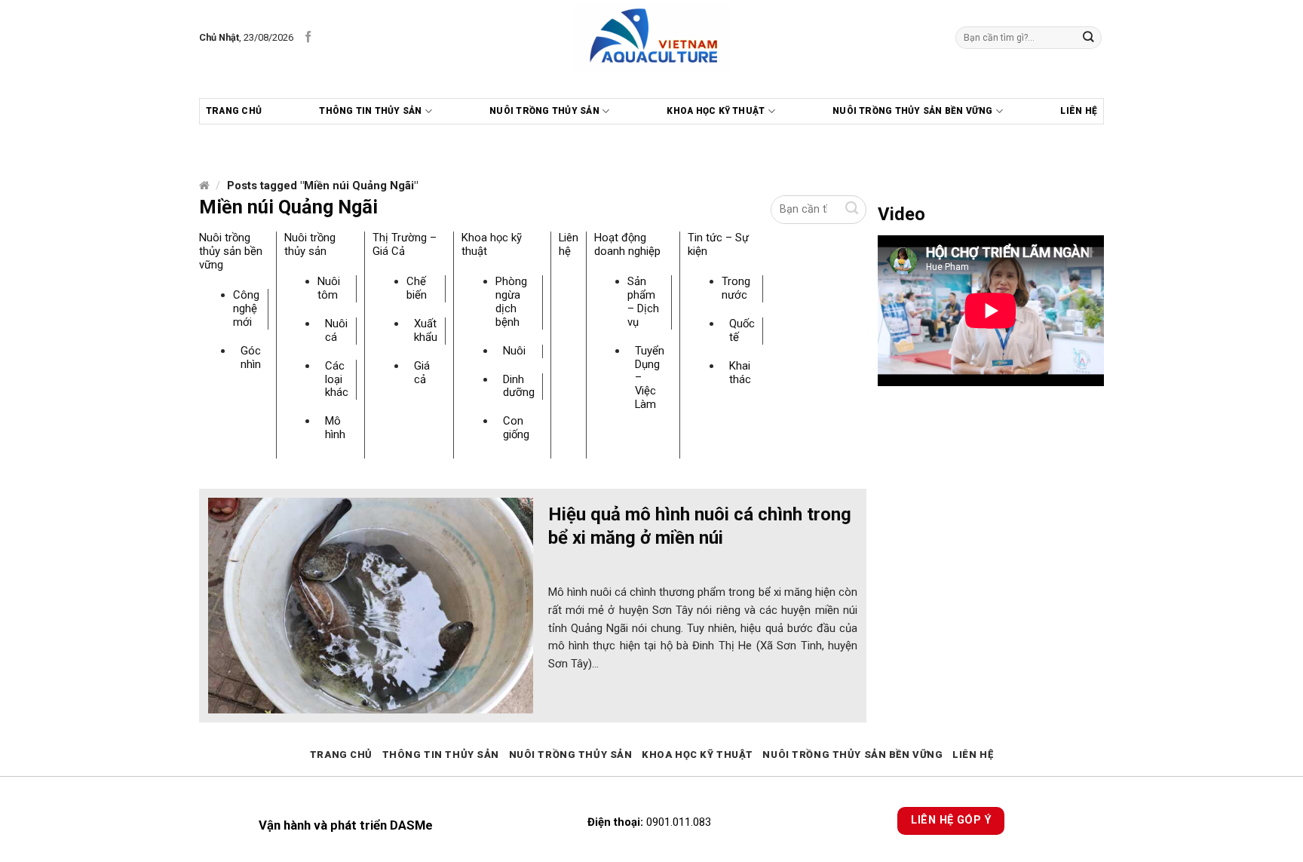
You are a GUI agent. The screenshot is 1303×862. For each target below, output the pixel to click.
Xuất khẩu (425, 330)
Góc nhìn (251, 357)
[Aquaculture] (652, 37)
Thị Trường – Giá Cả (405, 244)
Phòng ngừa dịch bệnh (511, 302)
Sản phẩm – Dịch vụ (643, 302)
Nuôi (514, 350)
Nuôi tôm (328, 288)
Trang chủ (234, 111)
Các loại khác (336, 379)
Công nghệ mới (246, 308)
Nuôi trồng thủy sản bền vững (912, 111)
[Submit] (1089, 37)
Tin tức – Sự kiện (718, 244)
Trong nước (736, 288)
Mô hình (335, 427)
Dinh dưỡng (519, 386)
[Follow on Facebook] (308, 37)
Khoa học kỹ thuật (716, 111)
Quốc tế (742, 330)
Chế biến (416, 288)
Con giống (516, 427)
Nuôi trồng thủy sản (544, 111)
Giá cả (422, 372)
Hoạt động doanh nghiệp (627, 244)
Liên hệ (1078, 111)
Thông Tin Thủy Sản (370, 111)
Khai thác (740, 372)
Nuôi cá (336, 330)
